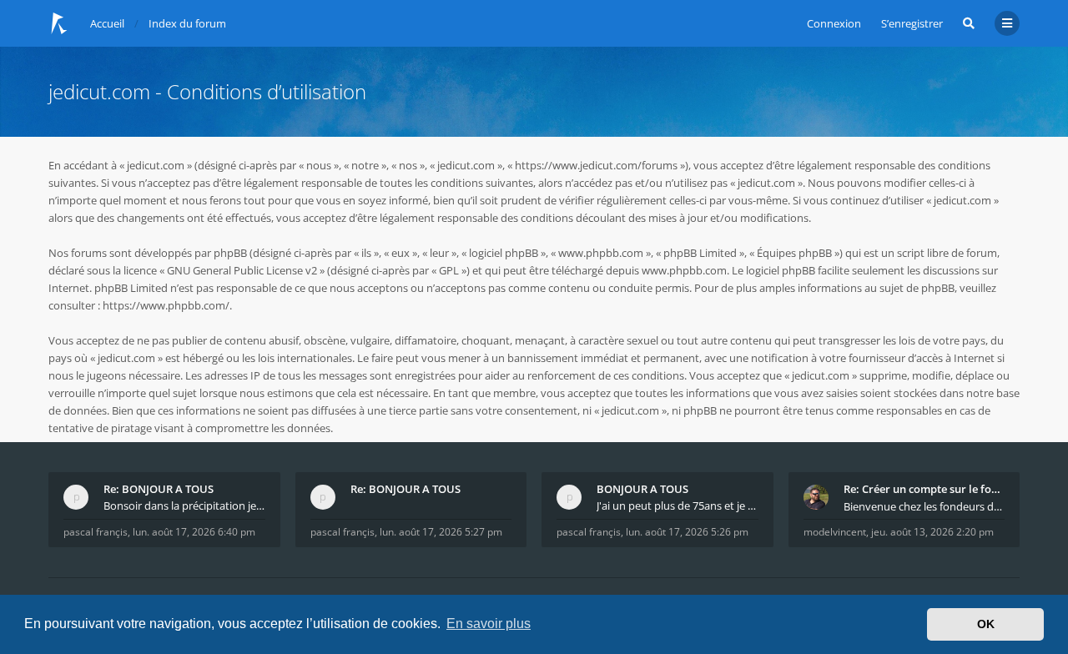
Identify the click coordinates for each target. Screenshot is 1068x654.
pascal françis (95, 532)
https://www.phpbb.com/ (166, 305)
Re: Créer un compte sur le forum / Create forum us (924, 488)
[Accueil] (59, 23)
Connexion (834, 23)
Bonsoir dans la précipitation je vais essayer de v (184, 505)
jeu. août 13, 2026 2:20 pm (932, 532)
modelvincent (835, 532)
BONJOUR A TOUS (642, 488)
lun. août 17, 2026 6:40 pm (194, 532)
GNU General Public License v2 (242, 270)
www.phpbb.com (684, 270)
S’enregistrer (912, 23)
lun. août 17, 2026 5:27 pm (441, 532)
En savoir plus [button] (488, 623)
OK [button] (986, 624)
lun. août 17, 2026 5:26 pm (687, 532)
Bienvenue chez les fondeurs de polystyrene (924, 506)
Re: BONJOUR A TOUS (158, 488)
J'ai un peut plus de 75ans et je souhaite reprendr (677, 505)
